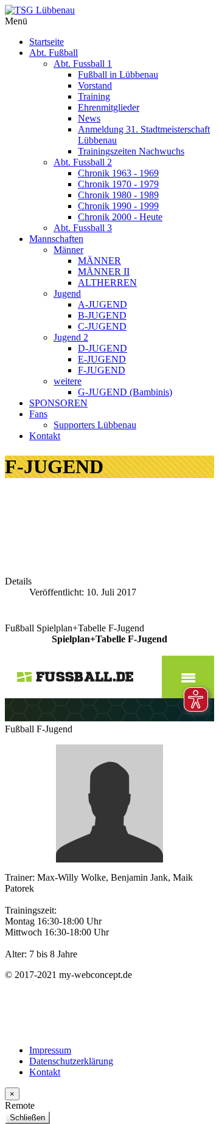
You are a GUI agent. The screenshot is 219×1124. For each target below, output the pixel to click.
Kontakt (44, 1072)
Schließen (27, 1117)
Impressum (50, 1050)
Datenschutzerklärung (71, 1061)
